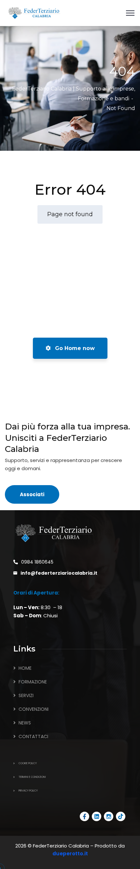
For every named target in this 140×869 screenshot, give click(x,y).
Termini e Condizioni (32, 777)
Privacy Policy (28, 790)
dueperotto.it (70, 853)
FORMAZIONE (33, 682)
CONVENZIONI (34, 709)
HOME (25, 668)
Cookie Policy (28, 763)
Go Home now (74, 348)
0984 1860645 (37, 562)
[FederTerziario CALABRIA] (34, 12)
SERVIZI (26, 695)
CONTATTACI (33, 736)
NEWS (25, 723)
